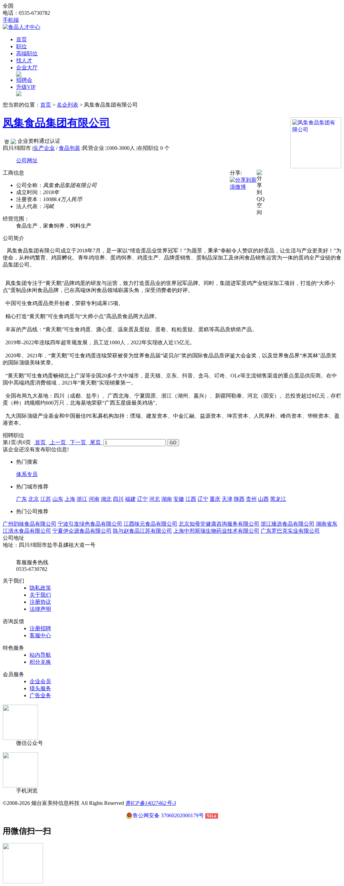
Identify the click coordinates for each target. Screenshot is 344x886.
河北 (154, 499)
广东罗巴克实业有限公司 (290, 531)
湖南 (166, 499)
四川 (118, 499)
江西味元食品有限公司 (150, 524)
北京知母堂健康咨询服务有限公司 (219, 524)
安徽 (178, 499)
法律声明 (40, 609)
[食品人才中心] (21, 27)
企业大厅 (27, 67)
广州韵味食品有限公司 (29, 524)
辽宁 (142, 499)
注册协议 (40, 602)
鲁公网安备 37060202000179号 (168, 815)
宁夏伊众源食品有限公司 (82, 531)
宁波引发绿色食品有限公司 (90, 524)
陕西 (239, 499)
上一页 (57, 442)
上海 (69, 499)
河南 (94, 499)
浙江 (82, 499)
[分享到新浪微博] (243, 183)
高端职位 (27, 53)
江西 (190, 499)
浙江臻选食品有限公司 (287, 524)
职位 (21, 46)
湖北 (106, 499)
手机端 (11, 20)
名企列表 (67, 105)
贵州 (251, 499)
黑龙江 (278, 499)
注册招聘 (40, 628)
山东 (57, 499)
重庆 (215, 499)
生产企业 (44, 148)
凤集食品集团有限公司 (56, 123)
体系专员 (27, 474)
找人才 (24, 60)
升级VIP (26, 87)
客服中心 (40, 635)
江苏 (45, 499)
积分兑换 (40, 662)
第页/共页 (17, 442)
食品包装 (69, 148)
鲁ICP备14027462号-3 (150, 803)
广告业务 (40, 695)
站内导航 (40, 655)
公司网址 (27, 160)
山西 (263, 499)
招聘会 (24, 80)
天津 (227, 499)
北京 (33, 499)
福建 (130, 499)
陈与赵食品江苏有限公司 (142, 531)
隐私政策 (40, 588)
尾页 (95, 442)
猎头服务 (40, 688)
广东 (21, 499)
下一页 (78, 442)
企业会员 (40, 681)
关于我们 (40, 595)
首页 (21, 39)
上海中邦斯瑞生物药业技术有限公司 (216, 531)
